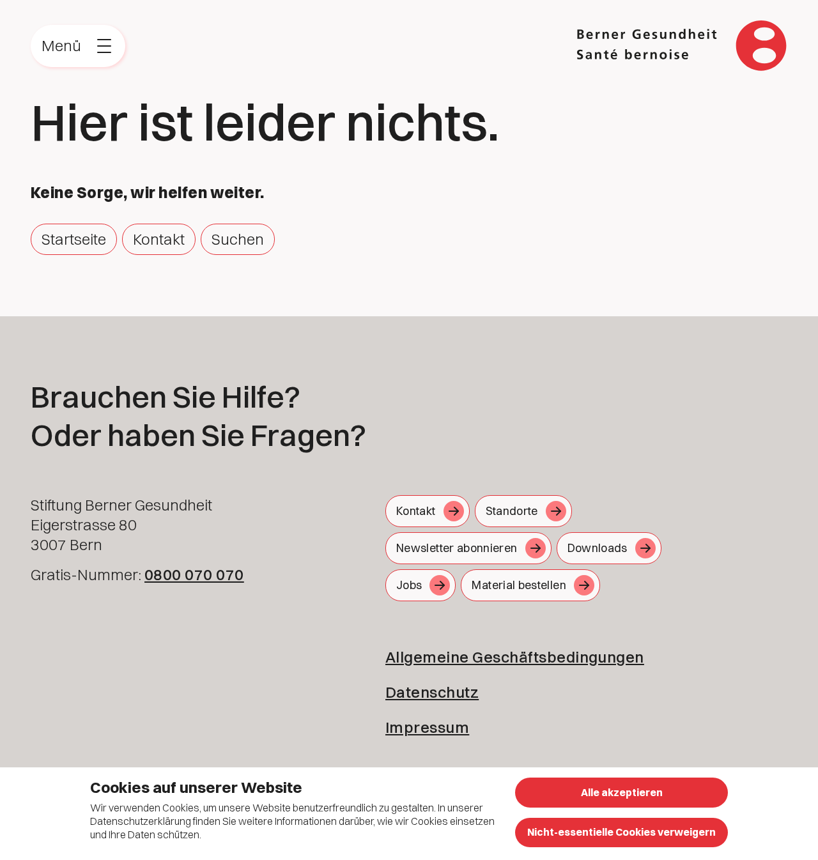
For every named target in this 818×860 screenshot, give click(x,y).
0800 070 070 (194, 574)
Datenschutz (432, 692)
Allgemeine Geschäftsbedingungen (514, 656)
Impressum (427, 727)
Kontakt (159, 239)
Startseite (74, 239)
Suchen (238, 239)
